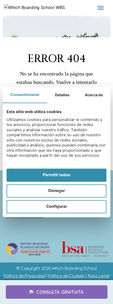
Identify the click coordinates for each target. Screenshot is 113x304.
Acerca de (94, 95)
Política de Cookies (66, 275)
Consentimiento (24, 94)
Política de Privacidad (24, 275)
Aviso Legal (98, 275)
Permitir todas (56, 175)
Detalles (62, 95)
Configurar (56, 206)
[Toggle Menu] (100, 8)
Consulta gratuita (60, 292)
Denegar (56, 190)
